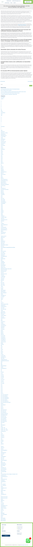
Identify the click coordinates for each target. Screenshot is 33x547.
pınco (1, 423)
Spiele (1, 461)
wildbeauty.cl (2, 500)
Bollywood (2, 190)
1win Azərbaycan (3, 112)
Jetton (1, 281)
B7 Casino (2, 166)
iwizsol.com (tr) (3, 277)
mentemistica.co (3, 321)
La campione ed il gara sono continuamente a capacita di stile (9, 94)
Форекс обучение (3, 519)
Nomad (2, 353)
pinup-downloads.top (3, 412)
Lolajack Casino (3, 311)
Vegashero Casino (3, 490)
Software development (4, 460)
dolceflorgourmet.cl (3, 232)
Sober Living (2, 457)
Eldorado (2, 238)
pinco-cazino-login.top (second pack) (5, 402)
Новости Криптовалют (4, 514)
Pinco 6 (2, 392)
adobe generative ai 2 (3, 135)
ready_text (2, 446)
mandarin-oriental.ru (3, 315)
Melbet (2, 320)
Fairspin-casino (3, 242)
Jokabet (2, 286)
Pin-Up (2, 373)
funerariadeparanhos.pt (4, 256)
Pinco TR (2, 393)
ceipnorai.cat (2, 218)
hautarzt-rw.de (3, 266)
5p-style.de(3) (3, 126)
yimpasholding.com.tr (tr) (4, 505)
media (1, 319)
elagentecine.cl (3, 237)
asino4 (2, 156)
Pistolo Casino (2, 422)
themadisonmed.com (3, 475)
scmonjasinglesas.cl (3, 456)
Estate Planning (7, 2)
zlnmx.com (2, 510)
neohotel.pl (2, 344)
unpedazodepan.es (3, 481)
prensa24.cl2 (2, 436)
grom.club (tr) (2, 263)
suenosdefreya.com (3, 467)
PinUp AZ (2, 403)
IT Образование (3, 276)
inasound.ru (2, 272)
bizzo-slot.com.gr (3, 185)
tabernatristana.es (3, 470)
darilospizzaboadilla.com (4, 229)
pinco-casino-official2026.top (4, 397)
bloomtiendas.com (3, 188)
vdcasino (2, 489)
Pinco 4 (2, 389)
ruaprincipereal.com (3, 452)
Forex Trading (2, 252)
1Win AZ (2, 111)
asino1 (1, 155)
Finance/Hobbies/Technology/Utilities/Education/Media (8, 247)
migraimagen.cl (3, 326)
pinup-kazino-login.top (4, 417)
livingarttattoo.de (3, 305)
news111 (2, 349)
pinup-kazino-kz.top (3, 416)
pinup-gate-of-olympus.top (4, 413)
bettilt (1, 175)
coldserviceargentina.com (4, 224)
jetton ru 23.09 (3, 285)
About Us (15, 2)
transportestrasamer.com (4, 476)
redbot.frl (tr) (2, 447)
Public (1, 442)
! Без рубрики (2, 97)
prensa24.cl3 (2, 437)
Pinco (1, 384)
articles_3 (2, 154)
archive (2, 146)
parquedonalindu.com (3, 368)
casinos (2, 213)
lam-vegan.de (2, 296)
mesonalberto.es (3, 324)
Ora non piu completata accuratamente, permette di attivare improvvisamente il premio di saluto (13, 91)
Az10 (1, 165)
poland (2, 426)
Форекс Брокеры (3, 518)
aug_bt (2, 159)
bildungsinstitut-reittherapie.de (5, 184)
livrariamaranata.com (3, 306)
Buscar (2, 84)
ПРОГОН (2, 515)
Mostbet (2, 330)
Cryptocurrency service (4, 228)
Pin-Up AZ (2, 374)
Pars (1, 369)
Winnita (2, 501)
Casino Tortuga (3, 199)
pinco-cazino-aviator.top (4, 399)
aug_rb (2, 160)
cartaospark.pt (3, 194)
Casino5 (2, 209)
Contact (11, 2)
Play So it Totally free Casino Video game (6, 90)
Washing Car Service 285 (4, 496)
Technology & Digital (3, 471)
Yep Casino (2, 504)
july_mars (2, 287)
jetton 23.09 (2, 282)
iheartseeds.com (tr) (3, 271)
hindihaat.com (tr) (3, 267)
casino (1, 195)
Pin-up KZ (2, 378)
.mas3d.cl (2, 98)
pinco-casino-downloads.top (4, 394)
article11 (2, 151)
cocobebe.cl (2, 223)
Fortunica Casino (3, 253)
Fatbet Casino (2, 243)
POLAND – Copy (3, 427)
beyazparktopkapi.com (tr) (4, 180)
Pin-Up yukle (2, 383)
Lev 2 (1, 301)
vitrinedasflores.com (3, 494)
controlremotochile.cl (3, 227)
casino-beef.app (3, 200)
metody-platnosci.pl (3, 325)
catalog (2, 214)
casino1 (2, 204)
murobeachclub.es (3, 340)
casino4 (2, 208)
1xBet (1, 115)
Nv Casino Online (3, 355)
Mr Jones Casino (3, 335)
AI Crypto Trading (3, 136)
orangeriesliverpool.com (4, 359)
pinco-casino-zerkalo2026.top (5, 398)
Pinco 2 (2, 387)
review (2, 451)
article (1, 150)
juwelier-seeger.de (3, 290)
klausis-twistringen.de (3, 292)
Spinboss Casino (3, 462)
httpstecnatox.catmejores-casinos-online (6, 268)
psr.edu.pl (2, 441)
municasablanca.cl (3, 339)
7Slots (1, 130)
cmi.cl (1, 222)
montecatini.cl (2, 329)
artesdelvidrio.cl (3, 149)
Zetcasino (2, 509)
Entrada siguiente (30, 81)
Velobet (2, 491)
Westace (2, 499)
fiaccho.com (2, 246)
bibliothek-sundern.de (3, 183)
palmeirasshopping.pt (3, 365)
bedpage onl (2, 170)
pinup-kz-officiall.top (3, 418)
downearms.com (3, 233)
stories (2, 466)
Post (1, 432)
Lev (1, 300)
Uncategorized (3, 480)
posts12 (2, 433)
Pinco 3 (2, 388)
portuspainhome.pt (3, 431)
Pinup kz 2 (2, 408)
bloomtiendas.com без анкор (4, 189)
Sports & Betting (3, 465)
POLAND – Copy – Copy (4, 428)
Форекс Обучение (3, 520)
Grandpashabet (3, 262)
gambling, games (3, 258)
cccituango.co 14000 (3, 217)
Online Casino (2, 358)
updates (2, 486)
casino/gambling (3, 203)
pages (1, 364)
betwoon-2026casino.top (4, 179)
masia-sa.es (2, 316)
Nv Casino (2, 354)
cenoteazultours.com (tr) (4, 219)
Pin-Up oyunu (2, 379)
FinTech (2, 248)
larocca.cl (2, 297)
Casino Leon (2, 198)
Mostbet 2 (2, 331)
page (1, 363)
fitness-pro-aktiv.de (3, 251)
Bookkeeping (2, 193)
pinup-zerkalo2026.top (4, 421)
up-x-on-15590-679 (3, 485)
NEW (1, 345)
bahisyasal (2, 169)
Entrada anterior (2, 81)
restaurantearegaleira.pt (4, 450)
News (1, 348)
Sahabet (2, 455)
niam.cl (2, 350)
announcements (3, 145)
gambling (2, 257)
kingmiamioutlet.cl (3, 291)
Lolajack (2, 310)
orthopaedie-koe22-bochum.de (5, 360)
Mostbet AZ (2, 334)
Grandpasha (2, 261)
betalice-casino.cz (3, 174)
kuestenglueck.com (3, 295)
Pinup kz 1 (2, 407)
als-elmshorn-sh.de (3, 141)
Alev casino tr (2, 140)
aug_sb (2, 161)
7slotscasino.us (3, 131)
